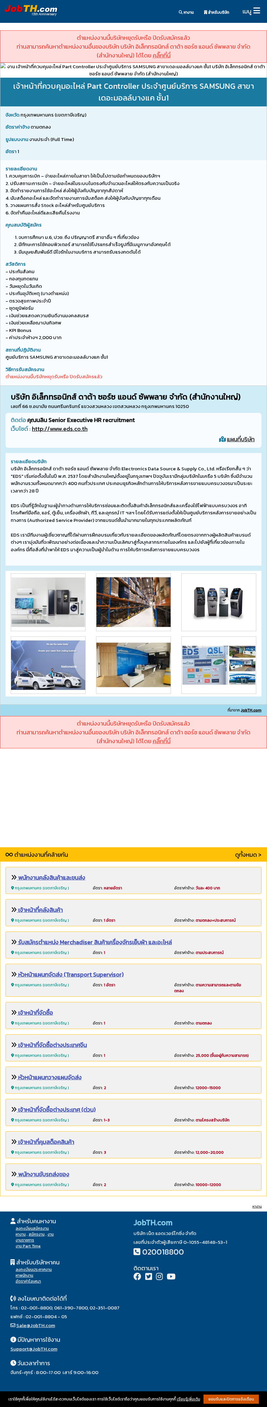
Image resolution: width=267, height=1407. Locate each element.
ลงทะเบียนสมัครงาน (32, 1228)
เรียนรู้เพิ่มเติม (188, 1399)
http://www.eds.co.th (60, 428)
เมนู (247, 11)
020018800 (163, 1252)
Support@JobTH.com (33, 1348)
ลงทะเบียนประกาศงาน (34, 1270)
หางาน (188, 12)
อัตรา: (107, 888)
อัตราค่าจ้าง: (197, 888)
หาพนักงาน (24, 1275)
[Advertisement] (133, 801)
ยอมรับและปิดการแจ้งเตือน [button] (231, 1399)
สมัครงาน (37, 1234)
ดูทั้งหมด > (248, 854)
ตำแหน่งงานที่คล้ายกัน (40, 854)
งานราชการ (25, 1240)
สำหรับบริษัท (218, 12)
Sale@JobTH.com (35, 1325)
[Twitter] (148, 1277)
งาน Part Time (28, 1246)
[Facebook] (137, 1277)
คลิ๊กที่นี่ (162, 55)
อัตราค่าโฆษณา (28, 1281)
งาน (51, 1234)
